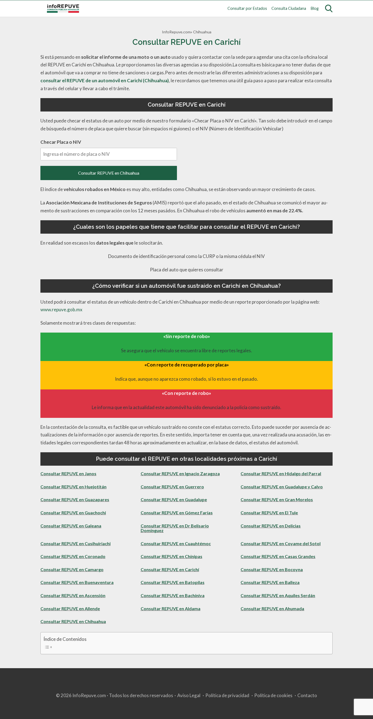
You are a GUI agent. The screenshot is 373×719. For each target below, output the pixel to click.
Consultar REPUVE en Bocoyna (272, 569)
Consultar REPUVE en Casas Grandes (278, 556)
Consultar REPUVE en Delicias (271, 525)
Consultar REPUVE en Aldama (170, 608)
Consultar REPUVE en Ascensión (72, 595)
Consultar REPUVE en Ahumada (272, 608)
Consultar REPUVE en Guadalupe (174, 499)
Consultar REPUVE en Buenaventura (77, 582)
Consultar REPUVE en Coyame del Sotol (281, 543)
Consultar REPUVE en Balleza (270, 582)
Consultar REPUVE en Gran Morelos (277, 499)
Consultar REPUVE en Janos (68, 473)
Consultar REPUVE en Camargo (71, 569)
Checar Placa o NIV (60, 142)
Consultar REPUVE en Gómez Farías (177, 512)
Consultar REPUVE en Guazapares (74, 499)
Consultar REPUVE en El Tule (269, 512)
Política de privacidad (227, 695)
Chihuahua (202, 32)
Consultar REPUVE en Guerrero (172, 486)
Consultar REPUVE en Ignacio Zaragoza (180, 473)
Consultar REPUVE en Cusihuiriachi (75, 543)
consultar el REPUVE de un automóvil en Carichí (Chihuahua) (104, 80)
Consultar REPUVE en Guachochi (73, 512)
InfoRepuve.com (176, 32)
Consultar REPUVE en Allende (70, 608)
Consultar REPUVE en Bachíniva (173, 595)
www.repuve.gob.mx (61, 309)
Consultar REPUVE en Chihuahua (108, 172)
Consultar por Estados (247, 8)
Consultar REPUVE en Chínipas (171, 556)
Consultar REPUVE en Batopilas (173, 582)
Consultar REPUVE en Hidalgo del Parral (281, 473)
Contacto (307, 695)
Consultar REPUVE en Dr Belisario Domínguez (175, 528)
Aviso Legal (188, 695)
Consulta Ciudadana (288, 8)
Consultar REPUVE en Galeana (70, 525)
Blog (315, 8)
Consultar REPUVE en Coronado (72, 556)
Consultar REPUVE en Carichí (170, 569)
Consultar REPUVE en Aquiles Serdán (278, 595)
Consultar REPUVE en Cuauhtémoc (176, 543)
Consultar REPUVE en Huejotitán (73, 486)
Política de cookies (273, 695)
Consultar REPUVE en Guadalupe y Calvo (282, 486)
